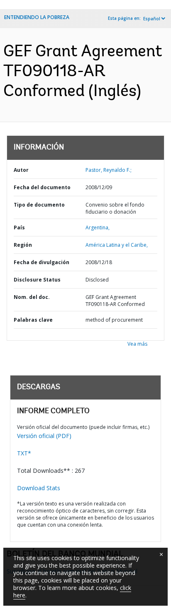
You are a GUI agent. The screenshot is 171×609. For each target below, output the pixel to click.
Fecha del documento (42, 187)
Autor (21, 169)
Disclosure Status (37, 279)
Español (151, 19)
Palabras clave (33, 319)
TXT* (24, 453)
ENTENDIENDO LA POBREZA (36, 17)
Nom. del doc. (32, 297)
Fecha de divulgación (41, 262)
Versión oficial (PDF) (44, 436)
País (19, 227)
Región (23, 244)
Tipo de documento (39, 204)
